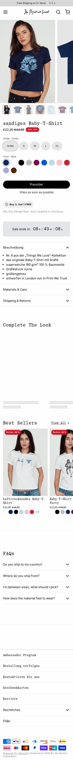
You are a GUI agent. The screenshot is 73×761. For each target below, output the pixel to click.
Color (9, 156)
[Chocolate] (14, 170)
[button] (36, 185)
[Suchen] (57, 12)
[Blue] (52, 163)
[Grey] (29, 163)
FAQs (6, 721)
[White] (14, 163)
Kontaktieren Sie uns (21, 677)
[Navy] (6, 163)
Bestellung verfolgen (21, 666)
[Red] (67, 163)
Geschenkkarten (16, 687)
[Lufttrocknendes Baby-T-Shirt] (25, 462)
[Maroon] (36, 163)
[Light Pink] (59, 163)
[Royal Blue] (44, 163)
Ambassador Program (19, 655)
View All (58, 422)
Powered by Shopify (16, 753)
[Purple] (6, 170)
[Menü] (7, 12)
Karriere (10, 698)
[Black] (21, 163)
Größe (10, 138)
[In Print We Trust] (36, 12)
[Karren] (66, 12)
